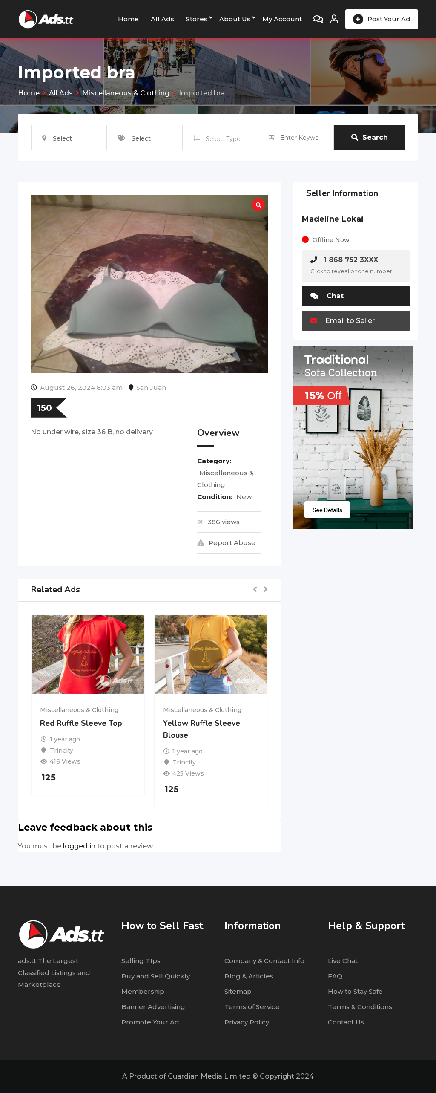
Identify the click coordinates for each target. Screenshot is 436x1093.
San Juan (151, 388)
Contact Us (346, 1022)
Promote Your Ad (150, 1022)
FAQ (335, 976)
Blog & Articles (248, 976)
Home (128, 19)
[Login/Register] (334, 19)
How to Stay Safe (355, 991)
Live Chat (343, 961)
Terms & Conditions (360, 1007)
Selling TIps (141, 961)
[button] (255, 590)
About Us (234, 19)
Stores (196, 19)
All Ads (162, 19)
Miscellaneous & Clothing (79, 710)
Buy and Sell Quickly (155, 976)
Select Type (223, 139)
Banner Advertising (153, 1007)
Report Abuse (232, 543)
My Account (282, 19)
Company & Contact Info (264, 961)
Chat (334, 296)
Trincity (61, 750)
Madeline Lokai (333, 219)
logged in (79, 846)
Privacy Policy (246, 1022)
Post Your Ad (388, 19)
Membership (142, 991)
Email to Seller (349, 321)
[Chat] (318, 19)
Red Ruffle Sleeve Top (81, 723)
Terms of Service (252, 1007)
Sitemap (238, 991)
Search (375, 137)
